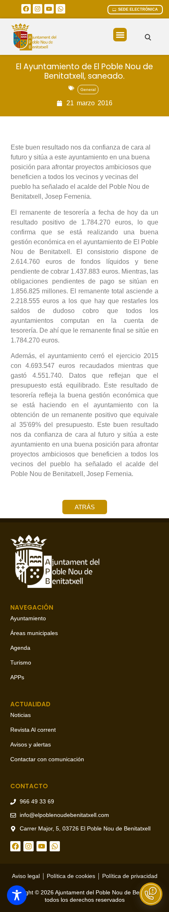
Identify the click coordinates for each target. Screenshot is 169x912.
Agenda (20, 647)
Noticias (20, 715)
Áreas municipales (34, 633)
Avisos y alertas (30, 744)
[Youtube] (49, 9)
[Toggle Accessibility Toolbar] (16, 895)
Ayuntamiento (28, 618)
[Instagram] (37, 9)
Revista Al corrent (33, 729)
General (88, 89)
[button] (120, 34)
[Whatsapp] (60, 9)
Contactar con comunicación (47, 759)
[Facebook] (26, 9)
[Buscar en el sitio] (148, 37)
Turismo (20, 662)
